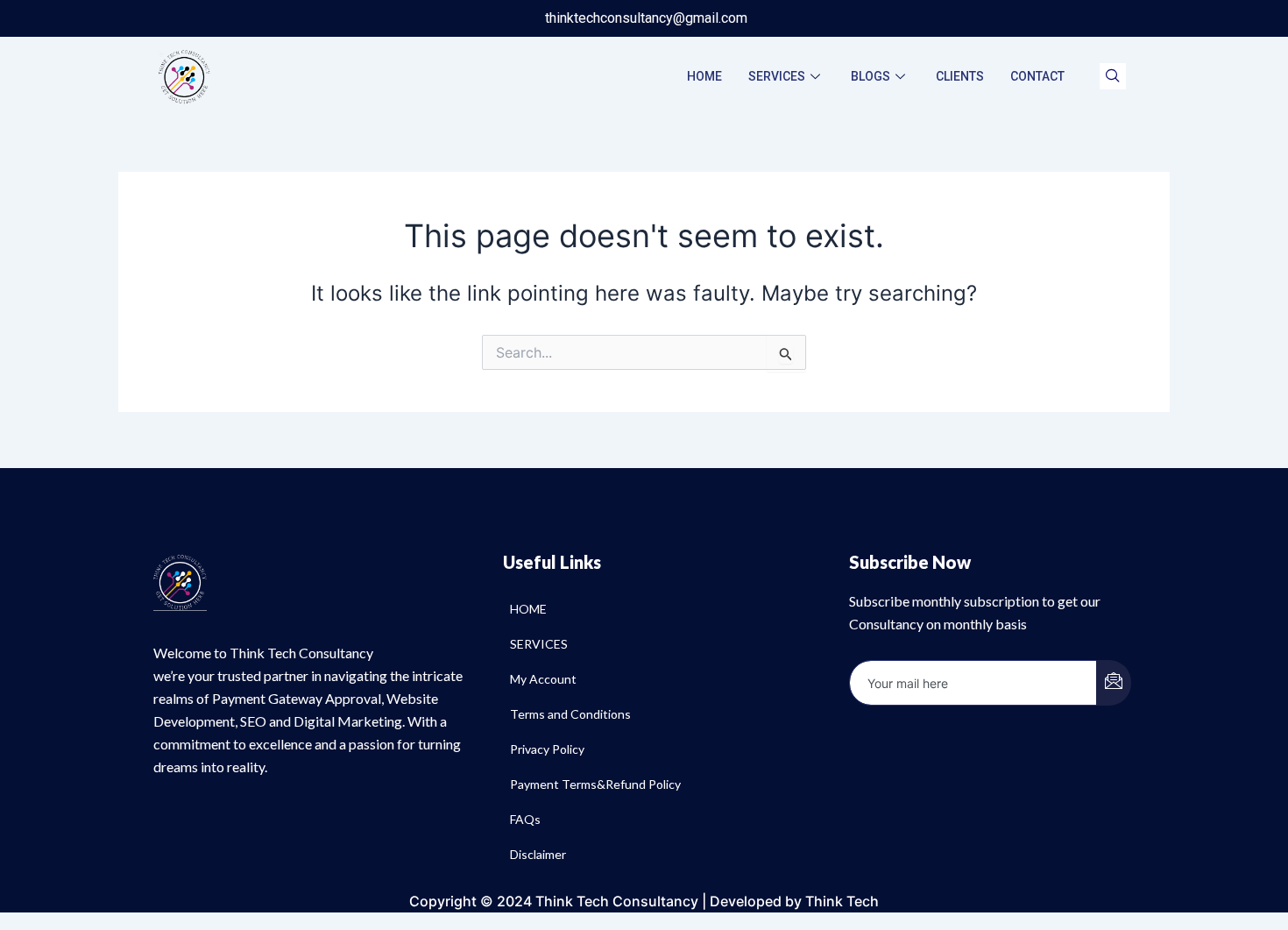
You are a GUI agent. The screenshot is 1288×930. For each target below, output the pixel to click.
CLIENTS (960, 76)
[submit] (1113, 683)
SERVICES (776, 76)
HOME (704, 76)
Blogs (870, 76)
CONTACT (1037, 76)
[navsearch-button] (1113, 76)
